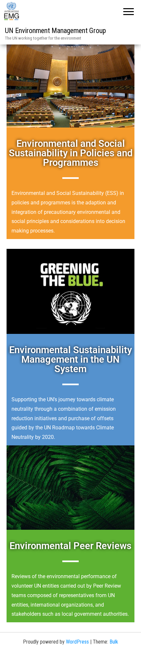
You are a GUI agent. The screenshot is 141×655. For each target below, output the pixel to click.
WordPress (77, 642)
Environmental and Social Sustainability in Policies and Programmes (70, 153)
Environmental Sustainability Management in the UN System (70, 359)
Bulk (114, 642)
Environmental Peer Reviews (70, 545)
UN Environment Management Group (55, 30)
